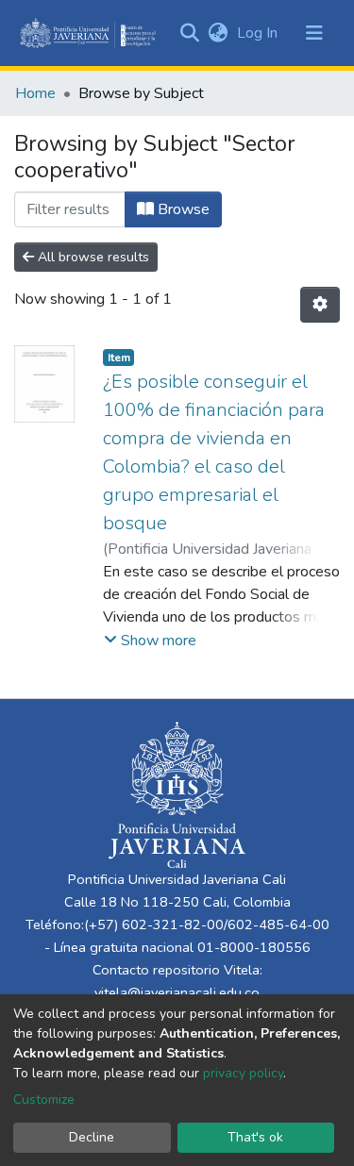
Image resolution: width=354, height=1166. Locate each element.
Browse (182, 209)
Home (35, 93)
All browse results (91, 257)
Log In (259, 33)
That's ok (255, 1137)
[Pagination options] (320, 305)
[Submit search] (189, 33)
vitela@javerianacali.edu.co (177, 992)
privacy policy (243, 1073)
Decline (91, 1137)
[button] (217, 33)
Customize (44, 1099)
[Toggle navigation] (314, 33)
